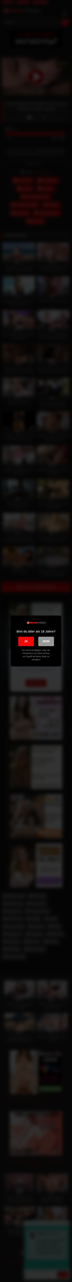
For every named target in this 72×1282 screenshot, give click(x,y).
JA (26, 641)
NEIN (46, 641)
